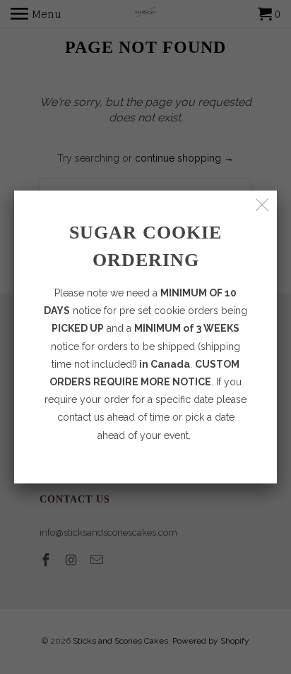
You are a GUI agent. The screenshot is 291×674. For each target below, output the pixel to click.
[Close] (262, 205)
